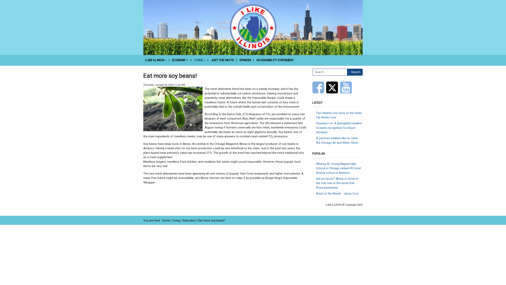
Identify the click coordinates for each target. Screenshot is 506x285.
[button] (155, 60)
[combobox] (329, 72)
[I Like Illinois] (253, 27)
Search (355, 72)
